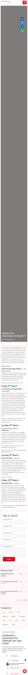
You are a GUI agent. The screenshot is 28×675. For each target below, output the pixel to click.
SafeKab (13, 616)
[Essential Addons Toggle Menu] (25, 2)
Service (19, 612)
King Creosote (17, 467)
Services (11, 612)
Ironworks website (20, 505)
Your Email (7, 526)
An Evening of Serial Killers (14, 396)
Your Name (7, 519)
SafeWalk (4, 616)
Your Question (8, 546)
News (3, 620)
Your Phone (7, 532)
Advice (13, 624)
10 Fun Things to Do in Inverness (9, 581)
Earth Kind (6, 373)
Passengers (22, 616)
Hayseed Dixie (12, 489)
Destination (5, 624)
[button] (22, 18)
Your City (7, 539)
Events (23, 620)
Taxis (3, 612)
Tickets (3, 418)
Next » (25, 600)
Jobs (10, 620)
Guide (16, 620)
